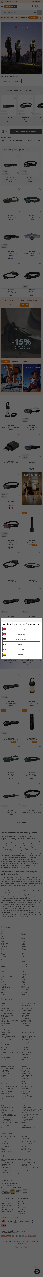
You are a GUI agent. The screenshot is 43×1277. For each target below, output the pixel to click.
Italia (21, 650)
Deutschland (21, 639)
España (21, 655)
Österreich (21, 629)
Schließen (40, 620)
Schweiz (21, 634)
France (21, 644)
